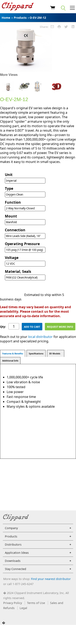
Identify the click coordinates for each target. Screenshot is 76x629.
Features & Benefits (12, 353)
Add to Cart (32, 327)
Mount (11, 216)
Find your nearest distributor (51, 579)
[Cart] (53, 8)
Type (9, 188)
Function (13, 202)
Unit (9, 174)
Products (20, 18)
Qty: (3, 327)
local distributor (40, 336)
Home (6, 18)
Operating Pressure (22, 243)
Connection (15, 229)
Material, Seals (18, 271)
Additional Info (10, 360)
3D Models (54, 353)
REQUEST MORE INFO (60, 327)
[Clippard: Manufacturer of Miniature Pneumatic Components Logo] (18, 6)
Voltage (11, 257)
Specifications (36, 353)
